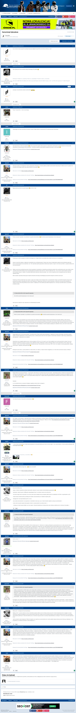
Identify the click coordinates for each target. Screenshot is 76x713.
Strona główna (6, 13)
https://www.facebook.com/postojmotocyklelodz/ (44, 175)
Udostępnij (61, 36)
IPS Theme (3, 710)
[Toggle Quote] (14, 293)
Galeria (15, 13)
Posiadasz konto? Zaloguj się (58, 5)
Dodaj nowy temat (54, 41)
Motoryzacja (15, 36)
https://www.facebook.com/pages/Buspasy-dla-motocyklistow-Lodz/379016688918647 (45, 179)
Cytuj (16, 61)
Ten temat (68, 13)
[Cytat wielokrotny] (14, 61)
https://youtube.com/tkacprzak (27, 170)
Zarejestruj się (69, 5)
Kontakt (10, 711)
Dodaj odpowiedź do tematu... (14, 681)
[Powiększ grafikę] (38, 69)
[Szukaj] (73, 13)
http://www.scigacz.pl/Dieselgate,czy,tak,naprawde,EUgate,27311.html (26, 385)
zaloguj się (39, 676)
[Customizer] (74, 6)
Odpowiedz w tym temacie (67, 41)
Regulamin (22, 13)
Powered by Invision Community (68, 711)
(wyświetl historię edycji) (35, 149)
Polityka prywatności (4, 711)
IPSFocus (7, 710)
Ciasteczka (14, 711)
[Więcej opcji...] (73, 46)
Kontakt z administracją (34, 13)
